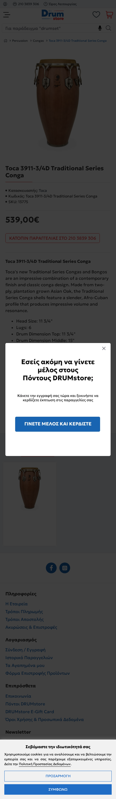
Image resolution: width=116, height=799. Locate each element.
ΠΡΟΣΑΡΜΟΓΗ (58, 776)
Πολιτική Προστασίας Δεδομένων (45, 764)
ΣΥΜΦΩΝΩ (58, 789)
